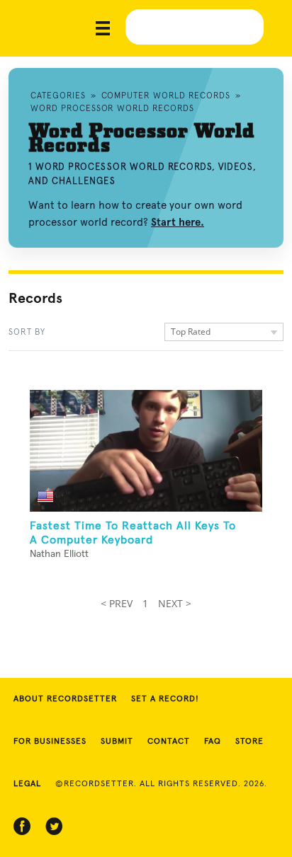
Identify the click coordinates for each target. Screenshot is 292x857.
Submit (117, 741)
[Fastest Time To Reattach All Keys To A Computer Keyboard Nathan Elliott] (146, 451)
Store (249, 741)
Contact (168, 741)
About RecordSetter (65, 699)
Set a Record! (165, 699)
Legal (27, 784)
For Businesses (49, 741)
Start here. (177, 222)
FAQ (212, 741)
